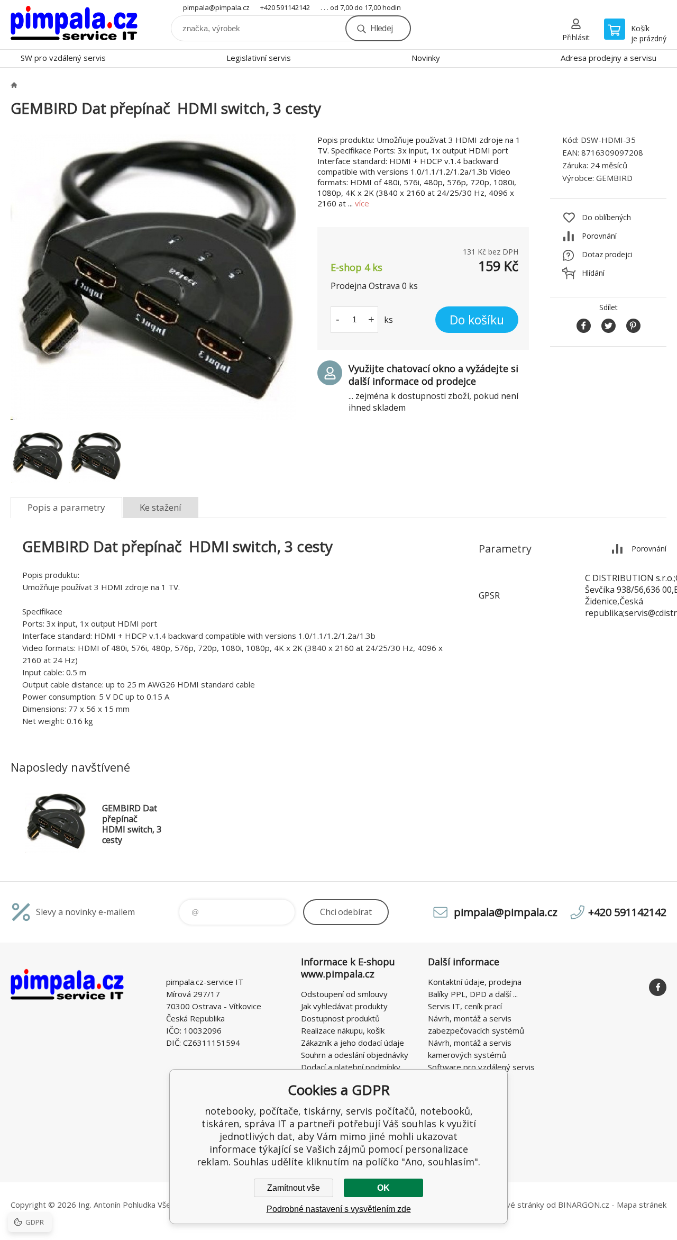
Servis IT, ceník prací (465, 1006)
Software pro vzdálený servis (481, 1067)
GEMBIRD (614, 178)
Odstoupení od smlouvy (344, 994)
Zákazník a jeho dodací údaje (352, 1042)
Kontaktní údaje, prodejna (475, 981)
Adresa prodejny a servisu (608, 57)
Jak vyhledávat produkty (344, 1006)
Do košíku (477, 319)
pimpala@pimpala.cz (216, 7)
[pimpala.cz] (14, 85)
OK (383, 1187)
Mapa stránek (641, 1204)
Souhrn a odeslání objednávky (354, 1054)
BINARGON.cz (583, 1204)
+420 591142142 (285, 7)
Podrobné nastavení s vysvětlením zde (339, 1209)
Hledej (381, 28)
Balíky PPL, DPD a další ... (473, 994)
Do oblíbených (606, 217)
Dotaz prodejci (607, 254)
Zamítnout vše (293, 1187)
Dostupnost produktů (340, 1018)
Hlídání (593, 273)
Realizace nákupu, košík (343, 1030)
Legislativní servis (258, 57)
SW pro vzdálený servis (63, 57)
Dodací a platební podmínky (350, 1067)
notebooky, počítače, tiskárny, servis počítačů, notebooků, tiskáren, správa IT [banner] (74, 24)
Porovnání (599, 236)
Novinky (425, 57)
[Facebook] (657, 987)
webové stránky (515, 1204)
